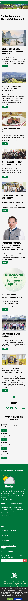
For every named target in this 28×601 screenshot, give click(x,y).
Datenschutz (17, 599)
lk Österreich (6, 540)
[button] (2, 6)
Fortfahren (10, 599)
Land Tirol (5, 533)
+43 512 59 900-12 (13, 583)
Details (4, 430)
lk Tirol (4, 538)
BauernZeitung (6, 543)
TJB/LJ (3, 548)
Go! (25, 560)
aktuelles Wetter (7, 499)
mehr (5, 66)
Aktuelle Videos (6, 515)
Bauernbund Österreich (9, 530)
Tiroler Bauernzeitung (8, 545)
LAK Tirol (4, 535)
